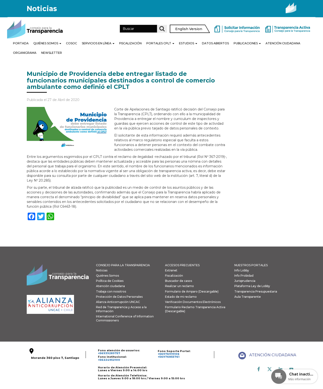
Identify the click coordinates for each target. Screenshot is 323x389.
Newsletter (51, 53)
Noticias (101, 270)
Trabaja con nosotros (111, 291)
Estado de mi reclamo (181, 296)
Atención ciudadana (110, 286)
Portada (21, 43)
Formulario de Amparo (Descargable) (191, 291)
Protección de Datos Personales (119, 296)
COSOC (71, 43)
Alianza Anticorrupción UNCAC (118, 302)
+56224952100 (109, 360)
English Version (188, 29)
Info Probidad (243, 275)
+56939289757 (109, 353)
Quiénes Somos (46, 43)
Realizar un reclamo (179, 286)
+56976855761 (168, 356)
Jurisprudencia (244, 281)
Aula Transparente (247, 296)
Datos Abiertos (215, 43)
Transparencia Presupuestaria (255, 291)
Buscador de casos (178, 281)
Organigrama (24, 53)
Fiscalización (130, 43)
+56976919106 (168, 354)
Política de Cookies (109, 281)
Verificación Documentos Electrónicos (193, 302)
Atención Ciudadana (283, 43)
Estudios (187, 43)
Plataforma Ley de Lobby (252, 286)
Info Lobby (241, 270)
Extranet (171, 270)
